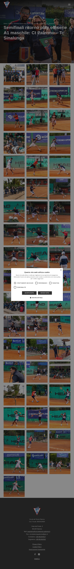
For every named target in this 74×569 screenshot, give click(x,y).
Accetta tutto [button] (29, 293)
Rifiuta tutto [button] (45, 293)
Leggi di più (40, 278)
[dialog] (37, 284)
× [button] (61, 270)
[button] (37, 298)
